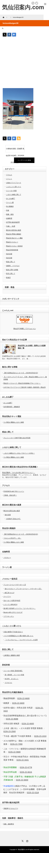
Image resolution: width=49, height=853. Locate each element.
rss (32, 3)
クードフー (7, 596)
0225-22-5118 (33, 792)
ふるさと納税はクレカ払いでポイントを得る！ (19, 453)
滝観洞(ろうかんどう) (10, 808)
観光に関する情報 (12, 270)
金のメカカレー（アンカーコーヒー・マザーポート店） (23, 589)
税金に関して (10, 262)
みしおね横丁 (10, 198)
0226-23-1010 (40, 736)
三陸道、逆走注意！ (10, 495)
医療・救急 (10, 214)
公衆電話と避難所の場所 (11, 655)
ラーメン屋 (10, 202)
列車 (7, 210)
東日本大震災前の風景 (13, 230)
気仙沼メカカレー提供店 (14, 246)
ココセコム (8, 682)
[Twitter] (22, 841)
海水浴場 (9, 254)
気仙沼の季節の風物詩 (13, 234)
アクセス (9, 175)
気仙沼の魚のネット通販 (14, 238)
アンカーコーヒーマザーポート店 (14, 585)
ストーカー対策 (11, 190)
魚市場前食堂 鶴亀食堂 (11, 407)
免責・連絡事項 (8, 824)
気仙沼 (24, 328)
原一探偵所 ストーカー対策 (14, 675)
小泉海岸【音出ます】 (13, 519)
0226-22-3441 (22, 760)
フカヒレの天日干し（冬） (12, 538)
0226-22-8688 (12, 719)
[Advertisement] (24, 63)
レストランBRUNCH (10, 604)
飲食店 (8, 277)
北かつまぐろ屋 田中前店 (11, 600)
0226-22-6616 (26, 772)
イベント (9, 179)
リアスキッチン (8, 616)
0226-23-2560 (9, 731)
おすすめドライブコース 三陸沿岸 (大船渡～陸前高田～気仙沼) (24, 387)
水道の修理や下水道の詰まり (13, 632)
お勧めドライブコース (13, 183)
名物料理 (9, 218)
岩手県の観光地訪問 (13, 222)
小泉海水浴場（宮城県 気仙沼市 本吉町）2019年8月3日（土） (15, 150)
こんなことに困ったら (13, 187)
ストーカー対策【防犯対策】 (13, 671)
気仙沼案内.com (23, 7)
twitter (36, 3)
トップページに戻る (24, 160)
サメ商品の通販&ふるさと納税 (13, 422)
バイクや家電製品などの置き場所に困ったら (18, 636)
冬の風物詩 (10, 206)
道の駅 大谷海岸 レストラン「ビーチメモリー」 (19, 608)
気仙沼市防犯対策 (12, 250)
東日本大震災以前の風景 (11, 511)
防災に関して (10, 273)
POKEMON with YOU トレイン (13, 491)
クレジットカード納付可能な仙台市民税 (16, 438)
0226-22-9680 (14, 752)
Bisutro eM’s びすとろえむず (12, 612)
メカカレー (7, 557)
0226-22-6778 (26, 767)
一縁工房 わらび (8, 592)
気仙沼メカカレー (12, 242)
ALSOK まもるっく (12, 679)
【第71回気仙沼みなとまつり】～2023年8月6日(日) (20, 373)
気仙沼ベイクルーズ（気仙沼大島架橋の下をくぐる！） (22, 383)
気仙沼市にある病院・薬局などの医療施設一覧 (32, 347)
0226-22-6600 (23, 698)
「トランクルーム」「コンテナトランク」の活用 (21, 640)
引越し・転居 (10, 226)
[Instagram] (27, 841)
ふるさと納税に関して (13, 194)
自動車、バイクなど (13, 266)
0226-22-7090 (16, 744)
